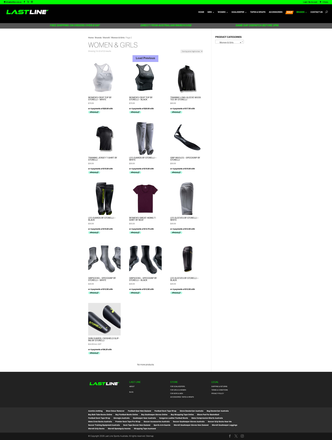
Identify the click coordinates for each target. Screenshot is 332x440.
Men (210, 12)
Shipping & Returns (219, 386)
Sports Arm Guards (162, 425)
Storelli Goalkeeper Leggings (224, 425)
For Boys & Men (176, 393)
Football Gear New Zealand (139, 411)
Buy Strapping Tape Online (182, 415)
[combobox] (229, 42)
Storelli (106, 38)
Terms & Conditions (219, 390)
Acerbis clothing (95, 411)
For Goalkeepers (177, 386)
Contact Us (316, 12)
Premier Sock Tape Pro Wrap (127, 422)
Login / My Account (310, 2)
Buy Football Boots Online (126, 415)
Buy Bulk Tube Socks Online (100, 415)
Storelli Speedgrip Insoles (119, 429)
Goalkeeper (237, 12)
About (131, 386)
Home (201, 12)
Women (222, 12)
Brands (300, 12)
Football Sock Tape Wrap (165, 411)
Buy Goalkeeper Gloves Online (154, 415)
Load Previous (145, 58)
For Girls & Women (178, 390)
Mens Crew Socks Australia (100, 422)
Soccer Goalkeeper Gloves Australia (189, 422)
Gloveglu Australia (121, 418)
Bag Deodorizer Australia (218, 411)
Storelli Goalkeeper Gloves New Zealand (191, 425)
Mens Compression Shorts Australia (207, 418)
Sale (289, 12)
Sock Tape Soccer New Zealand (136, 425)
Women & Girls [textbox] (228, 43)
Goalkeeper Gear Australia (144, 418)
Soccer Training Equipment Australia (104, 425)
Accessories (275, 12)
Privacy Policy (217, 393)
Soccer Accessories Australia (157, 422)
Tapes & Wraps (257, 12)
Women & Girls (118, 38)
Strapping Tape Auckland (145, 429)
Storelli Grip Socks (96, 429)
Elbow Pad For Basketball (208, 415)
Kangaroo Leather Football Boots (173, 418)
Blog (131, 392)
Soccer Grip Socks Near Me (220, 422)
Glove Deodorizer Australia (191, 411)
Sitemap (150, 436)
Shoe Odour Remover (115, 411)
